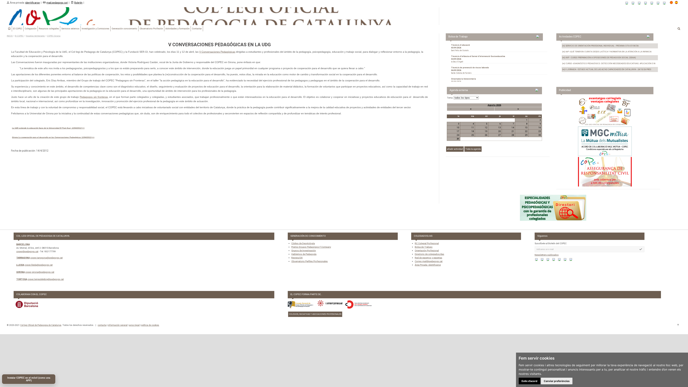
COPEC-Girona (53, 36)
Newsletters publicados (547, 255)
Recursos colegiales (49, 28)
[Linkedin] (653, 3)
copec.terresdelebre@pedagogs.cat (46, 279)
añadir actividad (455, 149)
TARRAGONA (23, 257)
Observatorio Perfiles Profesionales (309, 261)
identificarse (32, 2)
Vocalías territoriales (35, 36)
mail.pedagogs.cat (57, 2)
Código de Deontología (303, 243)
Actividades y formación (177, 28)
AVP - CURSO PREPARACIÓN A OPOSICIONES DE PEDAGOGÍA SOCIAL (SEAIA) (599, 57)
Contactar (197, 28)
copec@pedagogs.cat (27, 251)
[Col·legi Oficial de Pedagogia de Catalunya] (219, 16)
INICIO (10, 36)
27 (499, 135)
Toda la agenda (473, 149)
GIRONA (20, 272)
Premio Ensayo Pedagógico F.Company (311, 247)
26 (486, 135)
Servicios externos (70, 28)
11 (472, 127)
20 (499, 131)
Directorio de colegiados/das (429, 254)
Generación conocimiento (124, 28)
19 (486, 131)
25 (472, 135)
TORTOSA (21, 279)
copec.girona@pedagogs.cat (39, 272)
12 (486, 127)
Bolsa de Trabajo (424, 247)
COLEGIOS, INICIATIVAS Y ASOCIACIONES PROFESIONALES (315, 314)
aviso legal (134, 325)
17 (458, 131)
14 (513, 127)
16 (539, 127)
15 (526, 127)
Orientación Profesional (427, 250)
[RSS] (628, 3)
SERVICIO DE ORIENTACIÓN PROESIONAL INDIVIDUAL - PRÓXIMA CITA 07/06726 (600, 46)
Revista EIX (297, 257)
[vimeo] (665, 3)
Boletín (78, 2)
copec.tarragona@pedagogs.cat (46, 257)
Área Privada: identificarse (428, 265)
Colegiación (31, 28)
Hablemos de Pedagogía (303, 254)
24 (458, 135)
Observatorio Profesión (151, 28)
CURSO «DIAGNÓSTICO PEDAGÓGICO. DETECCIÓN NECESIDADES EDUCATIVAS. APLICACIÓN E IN (608, 63)
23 (539, 131)
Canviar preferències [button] (557, 381)
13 (499, 127)
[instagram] (659, 3)
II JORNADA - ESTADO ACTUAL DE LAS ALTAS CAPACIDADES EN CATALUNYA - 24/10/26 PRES (606, 69)
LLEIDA (20, 265)
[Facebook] (640, 3)
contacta (102, 325)
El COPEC (17, 28)
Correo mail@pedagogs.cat (429, 261)
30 (539, 135)
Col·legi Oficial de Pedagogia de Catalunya (40, 325)
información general (117, 325)
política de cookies (150, 325)
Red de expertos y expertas (428, 257)
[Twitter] (647, 3)
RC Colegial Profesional (427, 243)
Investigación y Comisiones (95, 28)
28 (513, 135)
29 (526, 135)
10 (458, 127)
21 (513, 131)
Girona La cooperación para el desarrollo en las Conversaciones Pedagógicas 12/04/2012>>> (53, 137)
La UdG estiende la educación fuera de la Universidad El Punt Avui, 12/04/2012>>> (48, 128)
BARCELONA (23, 244)
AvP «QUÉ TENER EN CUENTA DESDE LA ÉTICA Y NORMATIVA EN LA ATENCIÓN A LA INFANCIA (606, 52)
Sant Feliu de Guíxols (460, 47)
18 (472, 131)
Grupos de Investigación (303, 250)
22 (526, 131)
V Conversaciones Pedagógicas (217, 51)
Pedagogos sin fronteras (94, 96)
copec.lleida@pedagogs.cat (39, 265)
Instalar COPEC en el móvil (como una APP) (28, 379)
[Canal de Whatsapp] (634, 3)
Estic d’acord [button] (529, 381)
